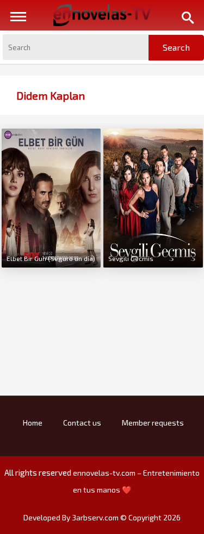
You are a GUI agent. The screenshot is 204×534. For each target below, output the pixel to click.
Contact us (82, 422)
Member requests (153, 422)
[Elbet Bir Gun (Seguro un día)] (51, 197)
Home (32, 422)
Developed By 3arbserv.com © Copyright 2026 (102, 517)
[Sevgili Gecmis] (153, 197)
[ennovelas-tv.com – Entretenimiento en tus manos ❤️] (102, 14)
